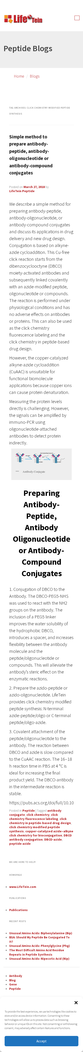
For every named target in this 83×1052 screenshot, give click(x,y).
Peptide (28, 810)
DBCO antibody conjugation (40, 837)
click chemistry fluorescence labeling (33, 817)
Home (19, 76)
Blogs (35, 76)
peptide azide (20, 844)
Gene (13, 984)
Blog (12, 980)
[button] (76, 1002)
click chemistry (38, 815)
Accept (41, 1041)
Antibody (15, 976)
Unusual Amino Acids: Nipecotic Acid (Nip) (39, 959)
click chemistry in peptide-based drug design (40, 821)
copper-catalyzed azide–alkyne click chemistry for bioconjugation (41, 833)
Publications (18, 910)
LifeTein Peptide (22, 191)
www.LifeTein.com (22, 887)
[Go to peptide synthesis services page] (23, 19)
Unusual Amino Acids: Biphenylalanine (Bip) (40, 933)
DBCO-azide (53, 839)
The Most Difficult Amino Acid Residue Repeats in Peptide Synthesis (36, 952)
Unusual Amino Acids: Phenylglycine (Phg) (39, 946)
